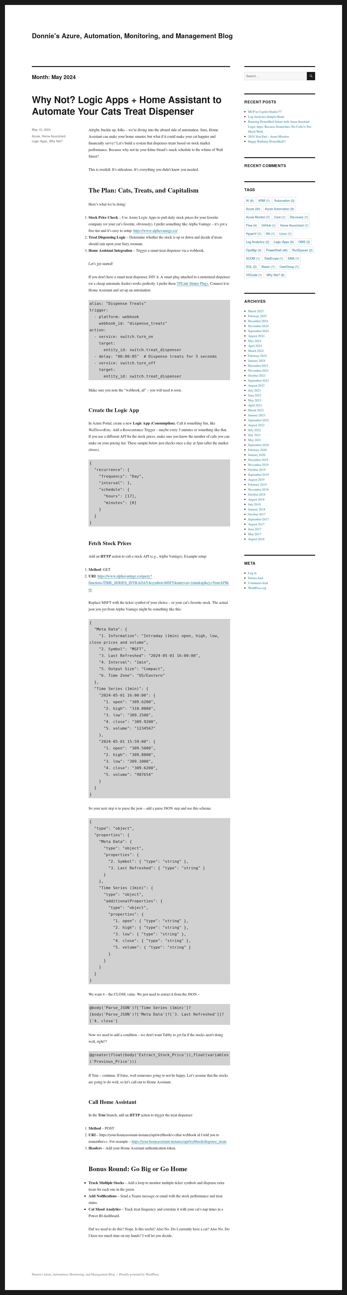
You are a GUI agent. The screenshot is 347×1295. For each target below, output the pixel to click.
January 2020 (256, 455)
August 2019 (256, 479)
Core (279, 217)
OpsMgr (253, 250)
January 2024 (256, 360)
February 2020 (257, 450)
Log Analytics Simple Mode (266, 116)
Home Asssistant (53, 136)
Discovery (299, 217)
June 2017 (254, 529)
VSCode (254, 275)
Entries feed (255, 578)
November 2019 (258, 464)
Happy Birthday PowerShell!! (267, 141)
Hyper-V (253, 233)
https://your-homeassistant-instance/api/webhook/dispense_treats (179, 1141)
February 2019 (257, 484)
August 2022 (256, 425)
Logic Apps (39, 141)
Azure (36, 136)
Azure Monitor (258, 217)
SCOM (253, 258)
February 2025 (257, 316)
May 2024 (254, 341)
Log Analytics (257, 242)
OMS (304, 242)
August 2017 (256, 524)
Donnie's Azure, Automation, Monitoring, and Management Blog (132, 35)
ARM (264, 200)
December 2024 (258, 321)
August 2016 (256, 539)
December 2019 (258, 460)
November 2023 (258, 370)
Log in (252, 573)
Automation (284, 200)
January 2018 (256, 509)
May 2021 (254, 440)
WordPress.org (257, 588)
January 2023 (256, 415)
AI (250, 200)
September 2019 (258, 474)
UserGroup (289, 266)
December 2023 (258, 365)
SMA (293, 258)
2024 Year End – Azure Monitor (268, 136)
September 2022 (258, 420)
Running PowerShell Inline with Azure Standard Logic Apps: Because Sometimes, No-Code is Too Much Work (279, 126)
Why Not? (56, 141)
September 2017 (258, 519)
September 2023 (258, 380)
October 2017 (257, 514)
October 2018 (257, 494)
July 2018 (254, 504)
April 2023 (255, 405)
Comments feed (258, 583)
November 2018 (258, 489)
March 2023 (256, 410)
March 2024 (256, 351)
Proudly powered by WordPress (139, 1274)
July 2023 (254, 390)
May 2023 (254, 400)
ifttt (270, 233)
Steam (268, 266)
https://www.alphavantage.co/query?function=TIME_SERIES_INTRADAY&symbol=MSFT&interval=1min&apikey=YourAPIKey (159, 582)
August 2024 (256, 336)
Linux (285, 233)
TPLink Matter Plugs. (193, 283)
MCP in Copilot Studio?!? (265, 111)
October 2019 (257, 469)
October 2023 (257, 375)
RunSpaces (302, 250)
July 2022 (254, 430)
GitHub (268, 225)
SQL (251, 266)
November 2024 (258, 326)
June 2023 (254, 395)
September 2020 (258, 445)
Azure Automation (279, 208)
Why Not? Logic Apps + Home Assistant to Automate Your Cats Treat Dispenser (126, 105)
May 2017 (254, 534)
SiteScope (273, 258)
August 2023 (256, 385)
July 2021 (254, 435)
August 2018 (256, 499)
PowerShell (277, 250)
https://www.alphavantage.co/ (155, 230)
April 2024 (255, 346)
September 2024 (258, 331)
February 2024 (257, 355)
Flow (251, 225)
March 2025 (256, 311)
